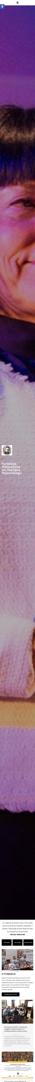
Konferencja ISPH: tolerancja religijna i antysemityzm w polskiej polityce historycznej (15, 1029)
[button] (2, 6)
